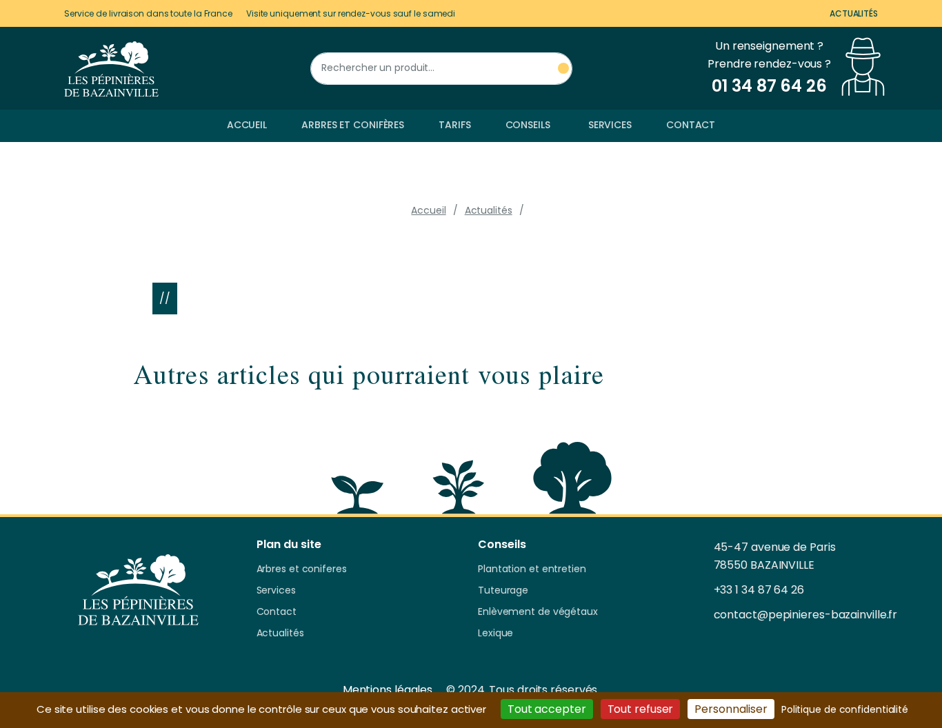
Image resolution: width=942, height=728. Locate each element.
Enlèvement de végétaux (538, 612)
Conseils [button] (527, 125)
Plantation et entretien (532, 569)
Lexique (495, 633)
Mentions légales (387, 690)
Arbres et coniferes (302, 569)
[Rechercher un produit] (563, 68)
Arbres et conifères (352, 125)
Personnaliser (731, 709)
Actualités (854, 13)
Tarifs (454, 125)
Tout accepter (547, 709)
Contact (690, 125)
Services (610, 125)
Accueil (247, 125)
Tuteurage (503, 590)
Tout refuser (641, 709)
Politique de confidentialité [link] (844, 709)
